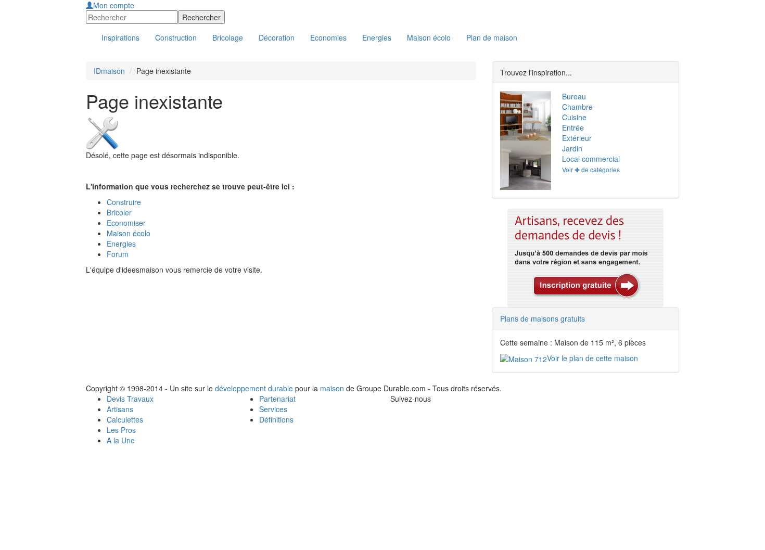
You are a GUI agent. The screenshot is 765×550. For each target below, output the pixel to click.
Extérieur (577, 138)
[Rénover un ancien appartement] (523, 115)
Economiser (126, 223)
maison (332, 388)
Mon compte (113, 5)
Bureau (574, 96)
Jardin (572, 148)
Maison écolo (128, 233)
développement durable (254, 388)
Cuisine (574, 117)
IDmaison (109, 71)
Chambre (577, 106)
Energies (121, 243)
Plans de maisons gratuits (542, 318)
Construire (124, 202)
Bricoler (119, 212)
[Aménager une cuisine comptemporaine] (523, 165)
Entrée (573, 127)
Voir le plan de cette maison (592, 358)
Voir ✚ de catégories (591, 169)
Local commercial (591, 159)
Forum (118, 254)
